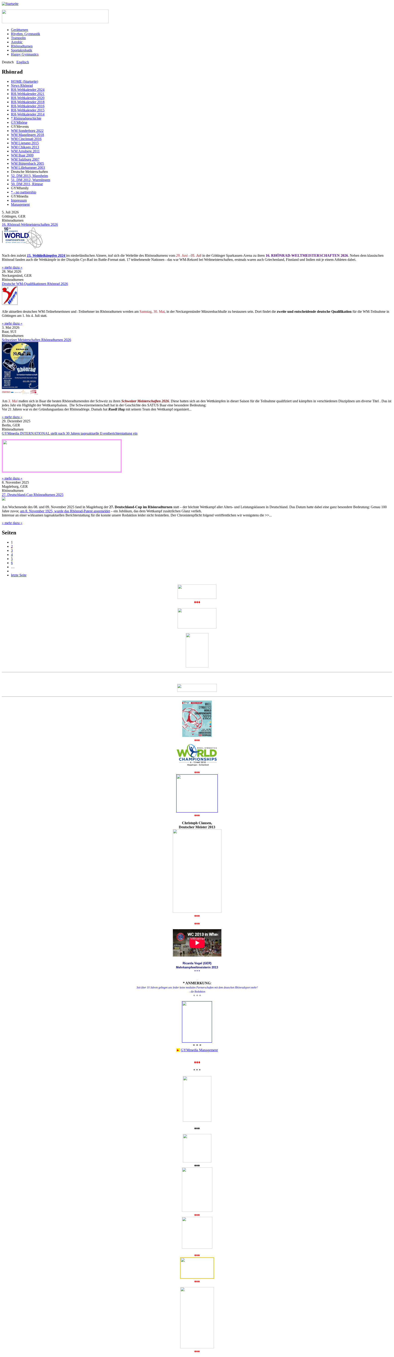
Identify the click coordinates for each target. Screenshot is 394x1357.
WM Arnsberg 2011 (25, 151)
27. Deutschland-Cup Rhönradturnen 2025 (32, 495)
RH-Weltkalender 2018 (27, 102)
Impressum (19, 200)
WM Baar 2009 (22, 155)
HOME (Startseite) (24, 81)
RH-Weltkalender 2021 (27, 94)
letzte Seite (18, 575)
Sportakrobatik (21, 50)
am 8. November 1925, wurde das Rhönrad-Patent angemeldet (65, 511)
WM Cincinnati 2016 (26, 139)
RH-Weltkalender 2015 (27, 110)
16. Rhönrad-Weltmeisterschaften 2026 (30, 224)
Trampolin (18, 38)
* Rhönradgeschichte (26, 118)
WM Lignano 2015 (25, 143)
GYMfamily (20, 188)
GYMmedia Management (199, 1050)
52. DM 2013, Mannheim (29, 176)
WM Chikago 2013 (25, 147)
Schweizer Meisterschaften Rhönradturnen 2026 (36, 340)
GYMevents (20, 126)
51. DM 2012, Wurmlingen (30, 180)
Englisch (22, 62)
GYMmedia (19, 196)
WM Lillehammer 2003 (28, 167)
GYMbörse (19, 122)
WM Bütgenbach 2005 (27, 163)
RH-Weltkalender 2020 (27, 98)
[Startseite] (10, 4)
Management (20, 204)
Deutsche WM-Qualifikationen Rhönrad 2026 (35, 284)
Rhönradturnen (22, 46)
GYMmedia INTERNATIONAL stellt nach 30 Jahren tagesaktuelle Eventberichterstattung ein (69, 433)
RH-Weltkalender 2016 (27, 106)
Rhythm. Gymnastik (25, 34)
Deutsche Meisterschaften (29, 172)
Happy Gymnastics (25, 54)
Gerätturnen (19, 30)
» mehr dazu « (12, 267)
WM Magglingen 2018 (27, 135)
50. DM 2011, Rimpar (27, 184)
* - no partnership (23, 192)
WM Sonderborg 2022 (27, 131)
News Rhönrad (22, 85)
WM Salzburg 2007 (25, 159)
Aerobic (17, 42)
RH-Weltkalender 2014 (27, 114)
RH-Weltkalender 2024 (27, 90)
